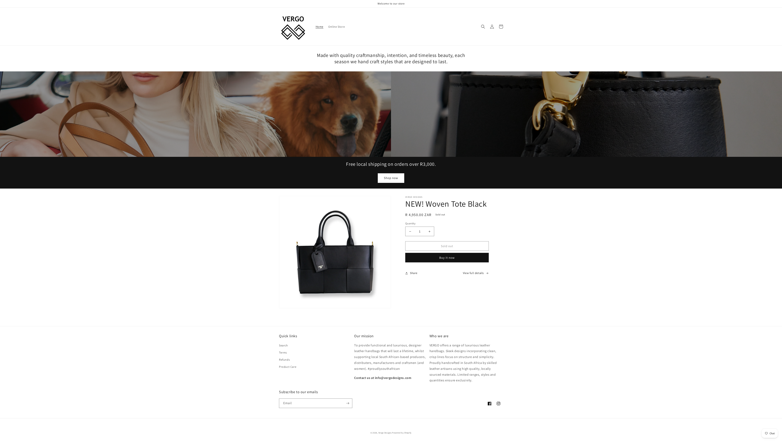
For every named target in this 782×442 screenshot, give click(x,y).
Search (283, 345)
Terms (283, 352)
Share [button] (413, 273)
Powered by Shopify (402, 432)
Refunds (284, 359)
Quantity (410, 223)
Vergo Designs (385, 432)
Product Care (287, 367)
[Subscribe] (347, 403)
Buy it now (447, 258)
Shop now (391, 178)
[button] (483, 26)
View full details (473, 273)
